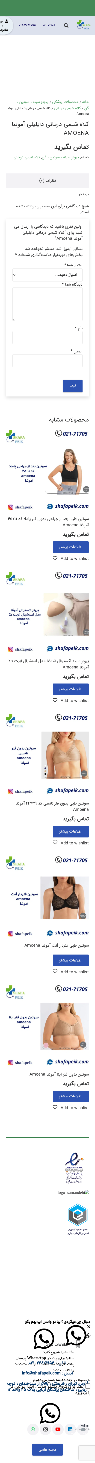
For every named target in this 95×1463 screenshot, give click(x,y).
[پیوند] (84, 25)
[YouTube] (58, 1429)
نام (79, 328)
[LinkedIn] (70, 1429)
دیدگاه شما (72, 284)
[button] (71, 558)
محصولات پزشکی (65, 102)
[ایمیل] (83, 1429)
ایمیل (77, 351)
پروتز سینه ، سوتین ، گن (60, 157)
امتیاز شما (73, 265)
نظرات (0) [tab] (47, 180)
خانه (85, 102)
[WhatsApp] (33, 1429)
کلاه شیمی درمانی (67, 108)
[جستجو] (66, 25)
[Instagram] (45, 1429)
